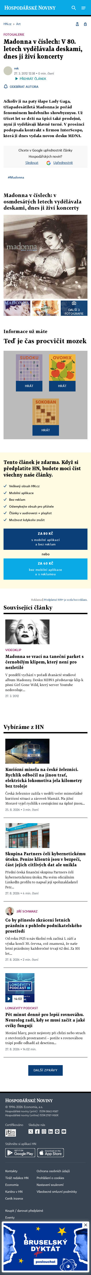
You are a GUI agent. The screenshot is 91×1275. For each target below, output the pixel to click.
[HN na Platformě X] (30, 1131)
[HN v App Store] (50, 1152)
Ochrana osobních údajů (53, 1171)
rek (16, 68)
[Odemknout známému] (85, 24)
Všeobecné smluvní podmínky (57, 1191)
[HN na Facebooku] (37, 1131)
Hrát (29, 386)
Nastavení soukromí (50, 1185)
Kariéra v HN (14, 1191)
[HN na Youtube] (64, 1131)
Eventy (10, 1217)
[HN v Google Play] (20, 1152)
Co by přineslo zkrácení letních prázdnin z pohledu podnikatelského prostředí (43, 925)
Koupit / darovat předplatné (24, 1210)
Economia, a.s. (33, 1107)
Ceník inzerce (14, 1198)
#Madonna (16, 177)
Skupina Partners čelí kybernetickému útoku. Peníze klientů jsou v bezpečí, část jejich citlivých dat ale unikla (45, 859)
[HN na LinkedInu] (50, 1131)
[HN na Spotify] (57, 1131)
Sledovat (31, 163)
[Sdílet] (77, 24)
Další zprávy (45, 1070)
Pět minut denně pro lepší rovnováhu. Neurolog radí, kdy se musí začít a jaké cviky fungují (45, 1020)
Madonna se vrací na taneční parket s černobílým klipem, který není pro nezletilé (44, 662)
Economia (12, 1185)
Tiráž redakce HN (16, 1178)
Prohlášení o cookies (50, 1178)
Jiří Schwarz (27, 911)
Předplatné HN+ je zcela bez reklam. (65, 599)
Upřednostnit (63, 163)
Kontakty (11, 1171)
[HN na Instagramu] (44, 1131)
